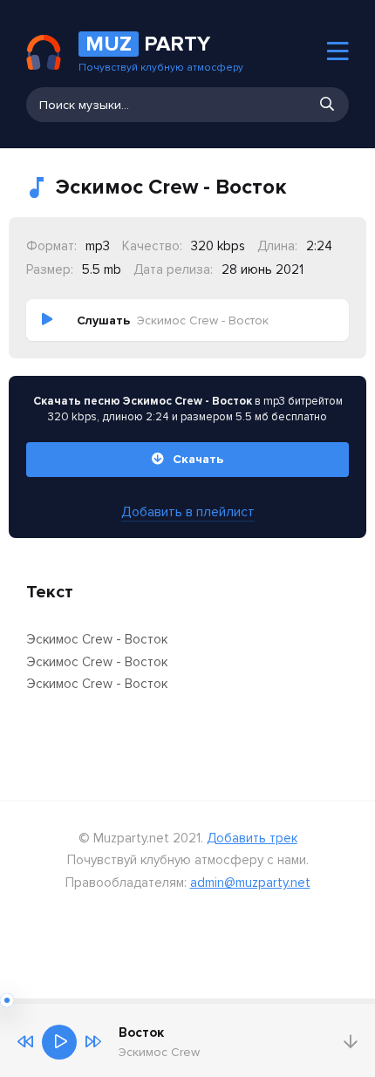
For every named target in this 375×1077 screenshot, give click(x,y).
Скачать (198, 459)
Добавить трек (252, 838)
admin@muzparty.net (250, 882)
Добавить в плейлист (188, 512)
